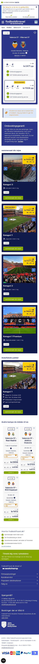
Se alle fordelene (6, 546)
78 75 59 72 (11, 645)
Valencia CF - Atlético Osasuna (28, 440)
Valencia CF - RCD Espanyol (11, 489)
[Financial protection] (9, 624)
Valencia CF (17, 27)
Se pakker (10, 472)
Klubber (9, 27)
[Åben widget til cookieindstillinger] (3, 659)
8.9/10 (17, 2)
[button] (3, 22)
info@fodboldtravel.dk (9, 604)
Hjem (3, 27)
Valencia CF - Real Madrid (11, 439)
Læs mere (5, 618)
